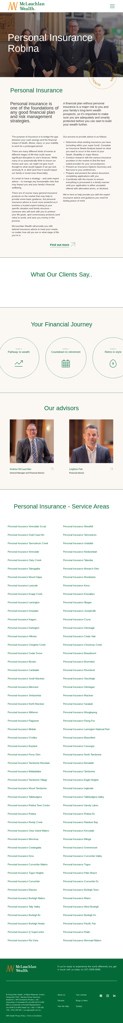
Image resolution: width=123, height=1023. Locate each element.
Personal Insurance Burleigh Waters (26, 898)
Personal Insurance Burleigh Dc (79, 915)
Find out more (59, 244)
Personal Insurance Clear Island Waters (28, 830)
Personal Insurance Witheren (23, 712)
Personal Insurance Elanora (22, 889)
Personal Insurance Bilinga (77, 839)
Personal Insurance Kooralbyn (79, 594)
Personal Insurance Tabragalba (24, 568)
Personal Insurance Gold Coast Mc (26, 534)
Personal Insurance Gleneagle (79, 628)
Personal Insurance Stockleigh (79, 678)
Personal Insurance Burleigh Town (81, 889)
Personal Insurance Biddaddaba (24, 771)
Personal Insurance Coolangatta (24, 847)
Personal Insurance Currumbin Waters (28, 864)
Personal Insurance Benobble (78, 763)
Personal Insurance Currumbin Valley (82, 856)
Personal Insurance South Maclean (26, 678)
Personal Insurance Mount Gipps (25, 577)
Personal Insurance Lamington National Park (86, 729)
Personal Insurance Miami (76, 898)
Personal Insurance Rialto (76, 932)
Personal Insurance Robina (50, 43)
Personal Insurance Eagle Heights (81, 779)
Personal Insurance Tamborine (79, 771)
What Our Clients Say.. (61, 274)
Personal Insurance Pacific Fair (79, 923)
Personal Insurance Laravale (23, 585)
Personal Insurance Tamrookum (80, 534)
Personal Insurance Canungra (78, 746)
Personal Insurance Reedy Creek (25, 822)
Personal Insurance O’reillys (22, 737)
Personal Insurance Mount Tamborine (27, 788)
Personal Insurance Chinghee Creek (27, 644)
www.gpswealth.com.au (32, 1010)
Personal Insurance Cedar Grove (25, 653)
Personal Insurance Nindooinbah (80, 551)
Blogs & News (82, 1000)
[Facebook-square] (100, 995)
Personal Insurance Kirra (21, 856)
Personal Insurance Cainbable (23, 670)
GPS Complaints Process (25, 999)
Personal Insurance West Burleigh (81, 906)
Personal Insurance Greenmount (80, 847)
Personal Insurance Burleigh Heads (26, 923)
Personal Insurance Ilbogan (77, 602)
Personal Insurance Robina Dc (79, 813)
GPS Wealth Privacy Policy (15, 1016)
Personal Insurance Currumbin (24, 881)
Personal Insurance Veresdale (23, 551)
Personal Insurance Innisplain (23, 610)
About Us (61, 995)
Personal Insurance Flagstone (23, 720)
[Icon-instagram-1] (107, 995)
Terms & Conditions (34, 1016)
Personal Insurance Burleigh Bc (24, 915)
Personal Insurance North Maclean (26, 703)
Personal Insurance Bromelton (79, 661)
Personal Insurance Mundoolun (79, 577)
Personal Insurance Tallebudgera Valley (83, 797)
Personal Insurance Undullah (78, 543)
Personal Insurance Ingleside (78, 788)
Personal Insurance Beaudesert (79, 653)
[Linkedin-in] (114, 995)
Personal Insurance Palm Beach (80, 873)
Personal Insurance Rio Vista (23, 940)
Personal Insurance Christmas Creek (82, 644)
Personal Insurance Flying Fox (79, 720)
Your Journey (81, 995)
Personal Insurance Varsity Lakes (80, 805)
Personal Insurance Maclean (78, 695)
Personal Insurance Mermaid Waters (82, 940)
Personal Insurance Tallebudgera (25, 797)
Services (61, 1000)
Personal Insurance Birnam (22, 661)
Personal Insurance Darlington (23, 628)
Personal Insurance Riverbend (79, 670)
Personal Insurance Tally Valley (24, 906)
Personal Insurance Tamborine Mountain (29, 763)
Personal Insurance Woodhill (78, 526)
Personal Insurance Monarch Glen (81, 568)
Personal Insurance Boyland (22, 746)
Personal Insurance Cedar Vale (79, 636)
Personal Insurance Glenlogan (79, 687)
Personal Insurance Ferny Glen (24, 754)
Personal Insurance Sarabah (78, 703)
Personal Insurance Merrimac (23, 839)
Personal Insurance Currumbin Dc (81, 881)
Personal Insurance (36, 90)
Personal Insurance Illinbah (22, 729)
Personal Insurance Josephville (79, 610)
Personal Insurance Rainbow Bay (80, 822)
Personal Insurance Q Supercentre (26, 932)
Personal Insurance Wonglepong (80, 712)
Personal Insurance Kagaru (22, 619)
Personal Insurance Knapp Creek (25, 594)
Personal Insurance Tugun (76, 864)
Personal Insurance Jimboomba (24, 695)
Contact (79, 1006)
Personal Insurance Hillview (22, 636)
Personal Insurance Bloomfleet (79, 737)
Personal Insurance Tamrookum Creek (28, 543)
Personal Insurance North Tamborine (82, 754)
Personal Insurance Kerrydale (78, 830)
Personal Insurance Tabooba (78, 560)
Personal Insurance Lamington (24, 602)
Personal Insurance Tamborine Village (27, 779)
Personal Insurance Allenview (23, 687)
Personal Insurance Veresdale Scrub (27, 526)
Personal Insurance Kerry (76, 585)
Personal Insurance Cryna (76, 619)
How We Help (63, 1006)
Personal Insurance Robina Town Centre (29, 805)
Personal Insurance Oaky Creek (24, 560)
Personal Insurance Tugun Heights (26, 873)
